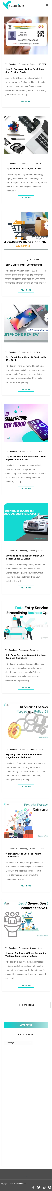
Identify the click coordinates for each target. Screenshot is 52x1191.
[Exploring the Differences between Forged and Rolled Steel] (26, 721)
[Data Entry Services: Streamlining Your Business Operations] (26, 621)
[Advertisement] (26, 1076)
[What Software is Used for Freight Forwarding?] (26, 820)
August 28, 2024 (36, 163)
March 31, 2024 (36, 451)
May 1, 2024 (35, 352)
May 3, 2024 (35, 260)
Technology (23, 64)
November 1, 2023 (37, 849)
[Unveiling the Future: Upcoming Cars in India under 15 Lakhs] (26, 522)
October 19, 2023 (37, 948)
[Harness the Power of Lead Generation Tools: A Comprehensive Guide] (26, 919)
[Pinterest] (49, 1187)
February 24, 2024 (37, 551)
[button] (26, 1176)
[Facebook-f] (33, 1187)
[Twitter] (38, 1187)
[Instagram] (44, 1187)
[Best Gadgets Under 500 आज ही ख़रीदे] (26, 231)
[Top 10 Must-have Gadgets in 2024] (26, 135)
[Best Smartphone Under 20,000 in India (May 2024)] (26, 323)
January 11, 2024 (36, 650)
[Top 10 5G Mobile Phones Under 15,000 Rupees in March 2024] (26, 423)
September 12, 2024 (38, 64)
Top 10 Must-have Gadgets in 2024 (23, 168)
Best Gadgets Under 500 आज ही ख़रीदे (23, 265)
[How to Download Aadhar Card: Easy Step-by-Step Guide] (26, 35)
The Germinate (11, 64)
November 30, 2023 (37, 749)
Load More (28, 1005)
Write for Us (26, 1025)
